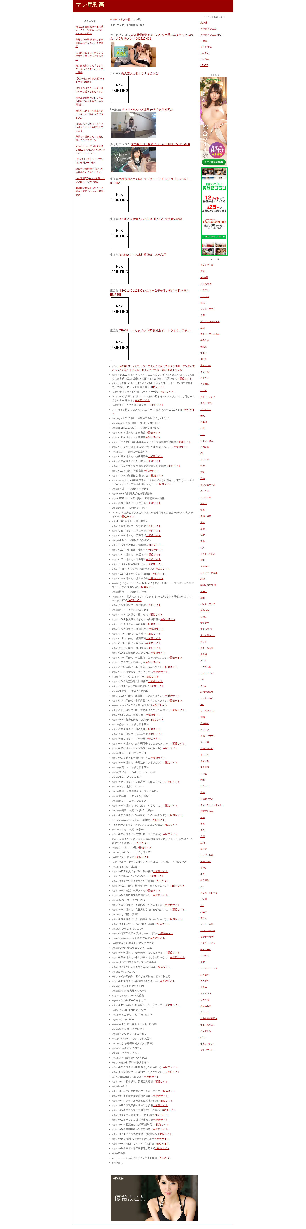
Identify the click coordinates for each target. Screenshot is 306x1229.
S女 (202, 704)
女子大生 (204, 623)
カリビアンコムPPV (210, 34)
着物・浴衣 (205, 516)
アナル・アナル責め (210, 334)
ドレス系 (204, 755)
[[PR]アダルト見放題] (214, 255)
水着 (202, 528)
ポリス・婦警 (206, 924)
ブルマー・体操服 (208, 573)
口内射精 (204, 447)
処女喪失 (204, 880)
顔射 (202, 472)
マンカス (204, 955)
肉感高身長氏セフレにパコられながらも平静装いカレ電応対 (89, 101)
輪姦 (202, 510)
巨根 (202, 792)
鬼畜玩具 (204, 761)
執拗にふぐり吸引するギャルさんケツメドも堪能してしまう (89, 127)
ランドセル (205, 1031)
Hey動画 (204, 59)
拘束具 (203, 503)
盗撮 (202, 541)
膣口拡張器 (205, 1006)
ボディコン (205, 993)
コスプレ (204, 290)
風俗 (202, 522)
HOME (114, 19)
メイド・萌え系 (207, 554)
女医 (202, 836)
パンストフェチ (207, 604)
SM (202, 679)
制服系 (203, 346)
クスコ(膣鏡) (206, 403)
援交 (202, 962)
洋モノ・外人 (206, 441)
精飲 (202, 579)
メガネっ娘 (205, 667)
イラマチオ (205, 409)
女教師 (203, 654)
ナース (203, 591)
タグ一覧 (125, 19)
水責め (203, 987)
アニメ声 (204, 742)
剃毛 (202, 598)
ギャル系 (204, 372)
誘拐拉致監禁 (206, 692)
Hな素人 (204, 53)
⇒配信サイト (184, 378)
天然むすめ (206, 47)
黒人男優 (204, 767)
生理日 (203, 868)
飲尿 (202, 817)
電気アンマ (205, 365)
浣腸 (202, 717)
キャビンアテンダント (211, 805)
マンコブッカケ (207, 930)
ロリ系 (203, 390)
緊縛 (202, 466)
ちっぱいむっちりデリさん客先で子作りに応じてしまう (89, 56)
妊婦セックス (206, 799)
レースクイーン (207, 711)
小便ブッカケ (206, 748)
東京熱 (203, 22)
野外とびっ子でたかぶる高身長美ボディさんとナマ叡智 (89, 43)
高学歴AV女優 (207, 937)
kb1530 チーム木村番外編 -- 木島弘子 (143, 254)
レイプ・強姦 (206, 855)
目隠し (203, 616)
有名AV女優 (206, 284)
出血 (202, 874)
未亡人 (203, 918)
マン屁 (203, 773)
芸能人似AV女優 (208, 585)
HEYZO (204, 65)
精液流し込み (206, 811)
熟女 (202, 302)
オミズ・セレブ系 (208, 893)
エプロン (204, 729)
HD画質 (204, 277)
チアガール (205, 949)
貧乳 (202, 428)
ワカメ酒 (204, 1000)
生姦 (202, 824)
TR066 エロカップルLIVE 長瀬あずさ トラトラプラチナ (154, 330)
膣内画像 (204, 610)
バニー (203, 912)
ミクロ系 (204, 459)
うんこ (203, 686)
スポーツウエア (207, 736)
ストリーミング (207, 397)
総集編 (203, 422)
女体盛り (204, 974)
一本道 (203, 41)
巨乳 (202, 271)
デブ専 (203, 642)
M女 (202, 547)
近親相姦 (204, 566)
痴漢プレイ (205, 861)
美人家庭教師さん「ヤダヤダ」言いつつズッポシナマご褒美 (89, 69)
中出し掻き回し (207, 1025)
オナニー (204, 378)
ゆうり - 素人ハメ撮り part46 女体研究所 (147, 109)
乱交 (202, 535)
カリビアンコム (208, 28)
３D (202, 905)
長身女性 (204, 340)
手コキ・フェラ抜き (210, 321)
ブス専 (203, 899)
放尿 (202, 328)
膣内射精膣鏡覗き (208, 1018)
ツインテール (206, 673)
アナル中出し (206, 629)
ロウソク (204, 786)
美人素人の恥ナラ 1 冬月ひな (139, 73)
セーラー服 (205, 497)
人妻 (202, 315)
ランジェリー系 (207, 485)
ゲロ (202, 1037)
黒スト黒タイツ (207, 635)
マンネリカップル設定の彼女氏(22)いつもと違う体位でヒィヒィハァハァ (90, 149)
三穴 (202, 842)
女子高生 (204, 384)
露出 (202, 560)
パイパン (204, 296)
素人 (202, 415)
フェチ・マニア (207, 309)
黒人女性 (204, 981)
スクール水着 (206, 648)
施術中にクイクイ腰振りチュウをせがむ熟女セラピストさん (89, 114)
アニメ (203, 660)
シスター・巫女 (207, 943)
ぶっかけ (204, 491)
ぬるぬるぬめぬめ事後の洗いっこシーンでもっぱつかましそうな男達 (89, 30)
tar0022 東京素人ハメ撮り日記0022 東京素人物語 (150, 218)
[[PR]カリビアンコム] (213, 164)
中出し (203, 353)
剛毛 (202, 780)
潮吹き (203, 359)
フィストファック (208, 968)
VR (201, 886)
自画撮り (204, 723)
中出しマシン (206, 1043)
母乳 (202, 830)
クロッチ (204, 1012)
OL (201, 453)
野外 (202, 478)
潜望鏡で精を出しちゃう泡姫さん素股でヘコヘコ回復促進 (89, 191)
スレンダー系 (206, 265)
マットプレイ (206, 698)
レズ (202, 434)
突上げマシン (206, 1050)
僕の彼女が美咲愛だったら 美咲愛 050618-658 (160, 144)
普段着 (203, 849)
